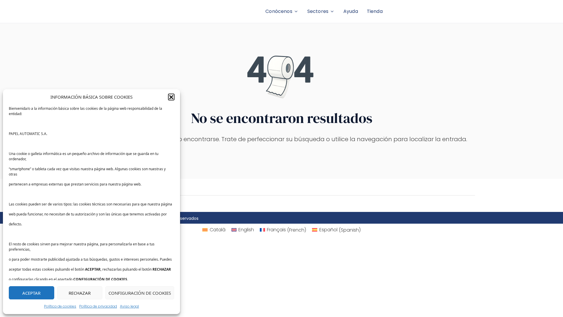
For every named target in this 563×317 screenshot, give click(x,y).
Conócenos (278, 11)
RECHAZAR (80, 293)
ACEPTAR (31, 293)
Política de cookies (60, 306)
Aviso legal (129, 306)
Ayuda (350, 11)
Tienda (375, 11)
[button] (171, 97)
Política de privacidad (98, 306)
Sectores (317, 11)
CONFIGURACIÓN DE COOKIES (139, 293)
